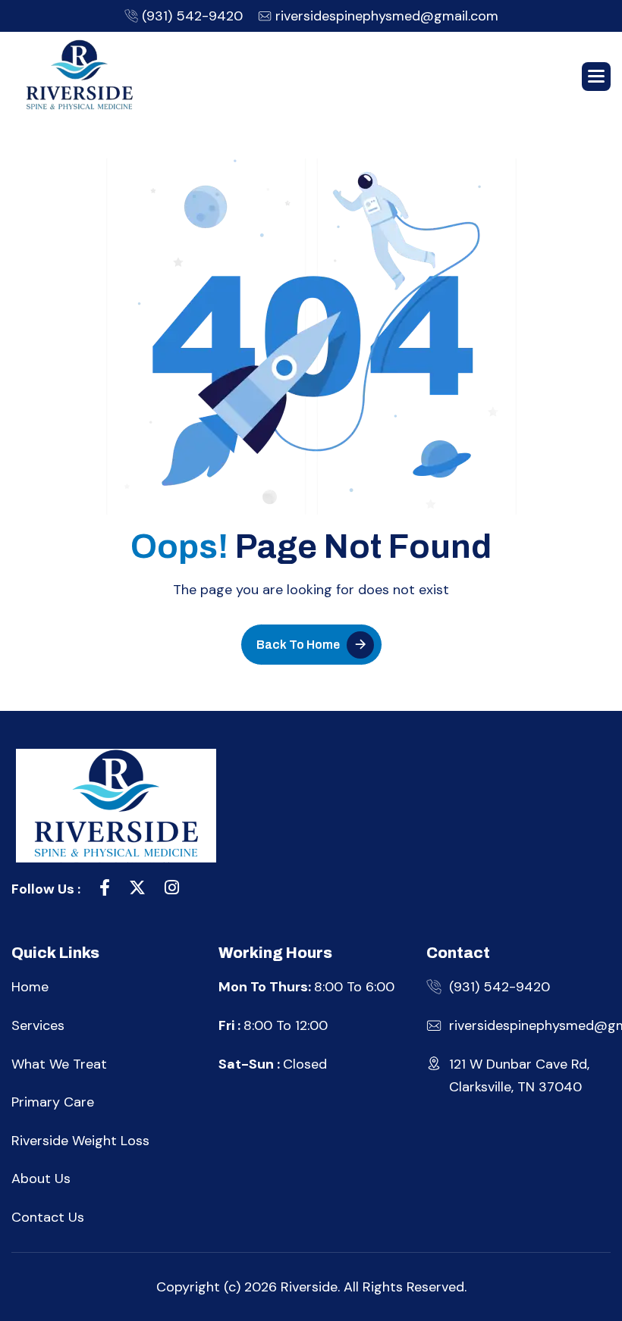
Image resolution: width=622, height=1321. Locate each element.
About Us (41, 1178)
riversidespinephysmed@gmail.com (386, 16)
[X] (137, 889)
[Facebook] (104, 889)
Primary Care (52, 1102)
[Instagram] (172, 889)
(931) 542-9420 (192, 16)
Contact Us (47, 1217)
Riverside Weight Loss (80, 1141)
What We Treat (59, 1064)
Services (37, 1025)
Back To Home (298, 644)
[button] (596, 76)
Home (30, 987)
